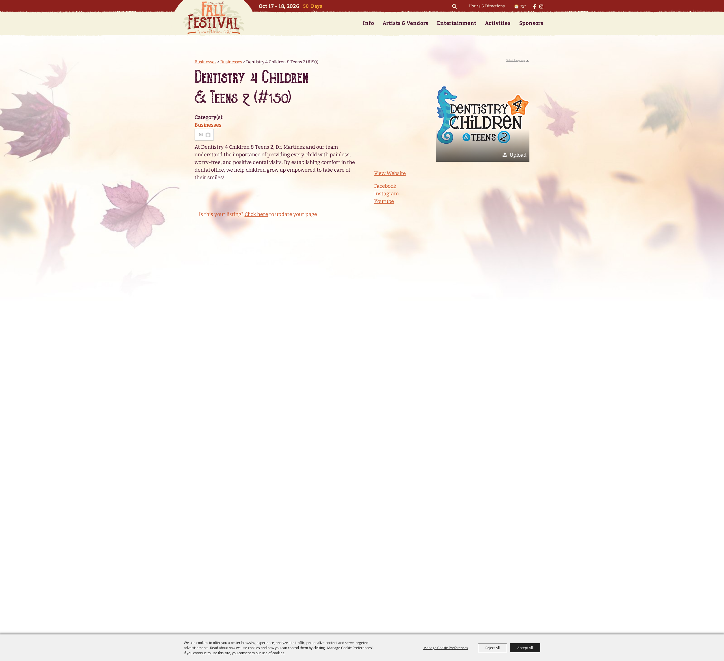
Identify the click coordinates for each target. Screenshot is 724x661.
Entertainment (456, 23)
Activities (498, 23)
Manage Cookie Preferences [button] (445, 647)
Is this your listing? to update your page (258, 214)
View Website (390, 173)
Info (368, 23)
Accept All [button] (525, 647)
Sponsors (531, 23)
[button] (482, 115)
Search (455, 6)
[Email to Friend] (201, 134)
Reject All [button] (492, 647)
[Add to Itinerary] (208, 134)
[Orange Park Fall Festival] (213, 17)
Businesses (205, 61)
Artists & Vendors (406, 23)
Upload (518, 155)
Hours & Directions (487, 6)
